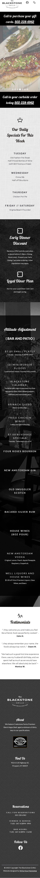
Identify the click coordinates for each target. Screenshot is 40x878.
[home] (10, 5)
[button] (36, 3)
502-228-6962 (24, 103)
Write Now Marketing (28, 871)
